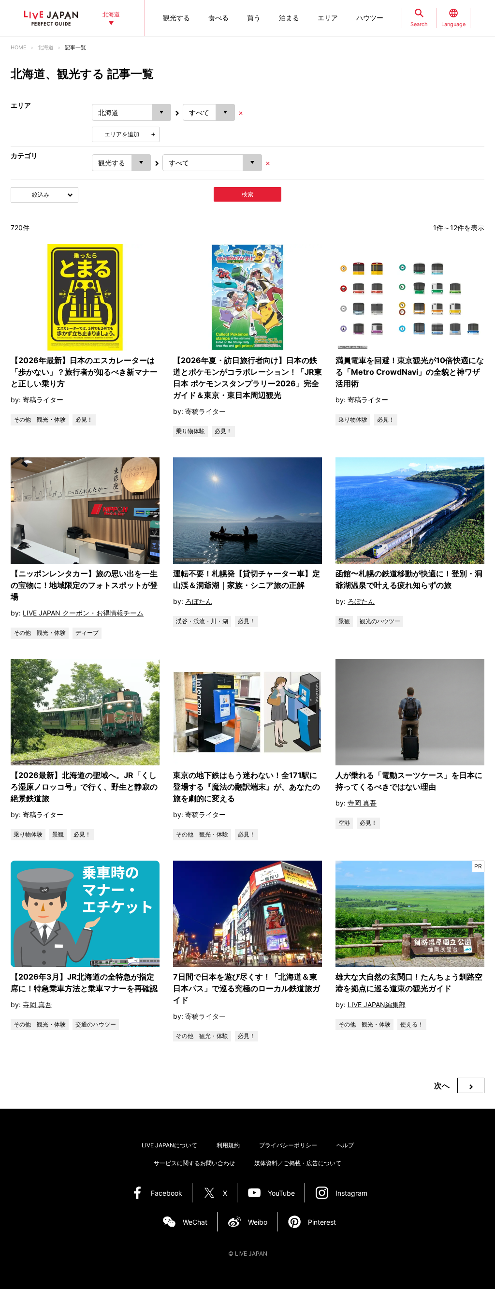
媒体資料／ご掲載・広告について (297, 1163)
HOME (19, 47)
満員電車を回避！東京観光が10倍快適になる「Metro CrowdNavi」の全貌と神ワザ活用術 (409, 371)
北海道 (46, 47)
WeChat (195, 1222)
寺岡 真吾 (362, 803)
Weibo (257, 1222)
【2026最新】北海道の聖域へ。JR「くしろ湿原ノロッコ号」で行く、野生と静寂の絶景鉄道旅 (84, 786)
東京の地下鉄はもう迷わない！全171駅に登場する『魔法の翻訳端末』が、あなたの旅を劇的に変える (246, 786)
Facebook (166, 1193)
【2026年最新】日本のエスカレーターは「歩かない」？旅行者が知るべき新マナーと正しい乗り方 (84, 371)
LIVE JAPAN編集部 (377, 1004)
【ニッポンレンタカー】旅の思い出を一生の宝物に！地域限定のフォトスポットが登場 (84, 585)
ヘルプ (345, 1145)
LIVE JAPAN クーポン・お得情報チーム (83, 613)
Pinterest (322, 1222)
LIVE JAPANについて (169, 1145)
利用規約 (228, 1145)
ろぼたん (198, 601)
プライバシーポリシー (288, 1145)
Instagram (351, 1193)
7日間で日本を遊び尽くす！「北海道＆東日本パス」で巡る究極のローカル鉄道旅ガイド (246, 988)
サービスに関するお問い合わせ (194, 1163)
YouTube (281, 1193)
